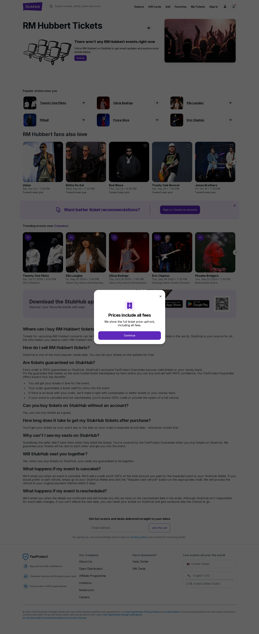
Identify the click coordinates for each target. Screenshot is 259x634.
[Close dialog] (160, 296)
